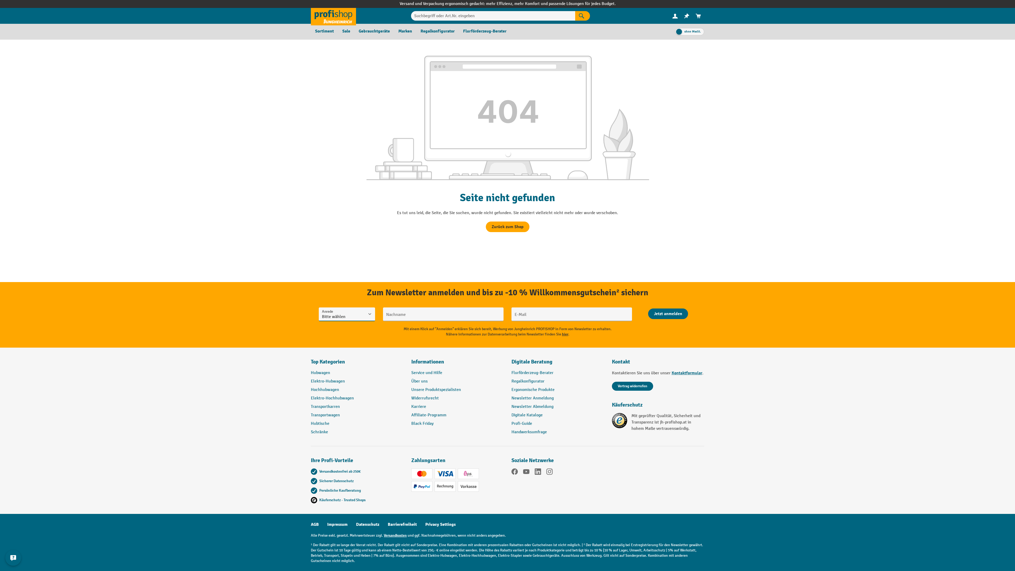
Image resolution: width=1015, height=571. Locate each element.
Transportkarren (325, 406)
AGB (315, 524)
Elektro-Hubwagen (328, 381)
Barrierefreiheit (402, 524)
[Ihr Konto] (675, 16)
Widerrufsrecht (425, 398)
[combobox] (493, 16)
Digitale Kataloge (527, 415)
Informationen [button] (427, 361)
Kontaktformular (687, 373)
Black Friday (422, 423)
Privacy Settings (440, 524)
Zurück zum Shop (508, 226)
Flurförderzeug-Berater (532, 372)
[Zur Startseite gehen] (333, 16)
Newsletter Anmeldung (532, 398)
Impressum (337, 524)
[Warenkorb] (698, 16)
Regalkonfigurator (528, 381)
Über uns (419, 381)
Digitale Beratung (531, 361)
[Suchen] (582, 16)
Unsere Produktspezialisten (436, 389)
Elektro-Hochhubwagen (332, 398)
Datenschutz (367, 524)
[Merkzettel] (687, 16)
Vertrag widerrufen (632, 386)
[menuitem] (675, 16)
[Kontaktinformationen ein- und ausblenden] (13, 558)
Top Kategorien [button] (328, 361)
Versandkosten (395, 535)
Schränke (319, 432)
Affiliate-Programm (428, 415)
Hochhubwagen (325, 389)
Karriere (418, 406)
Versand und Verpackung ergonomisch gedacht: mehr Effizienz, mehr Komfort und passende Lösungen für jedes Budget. (508, 3)
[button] (557, 364)
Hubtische (320, 423)
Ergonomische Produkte (533, 389)
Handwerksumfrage (529, 432)
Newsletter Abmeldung (532, 406)
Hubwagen (320, 372)
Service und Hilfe (426, 372)
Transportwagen (325, 415)
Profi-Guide (521, 423)
